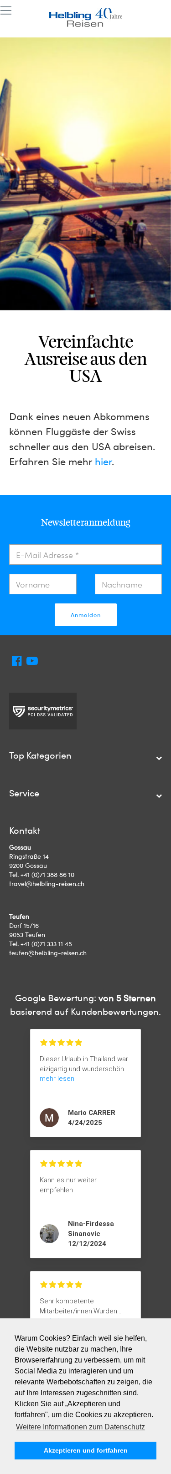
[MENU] (5, 10)
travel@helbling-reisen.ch (46, 883)
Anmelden (86, 615)
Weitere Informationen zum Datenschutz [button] (80, 1427)
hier (103, 461)
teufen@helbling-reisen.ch (48, 952)
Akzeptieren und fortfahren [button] (86, 1450)
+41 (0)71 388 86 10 (47, 874)
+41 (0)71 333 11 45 (46, 943)
